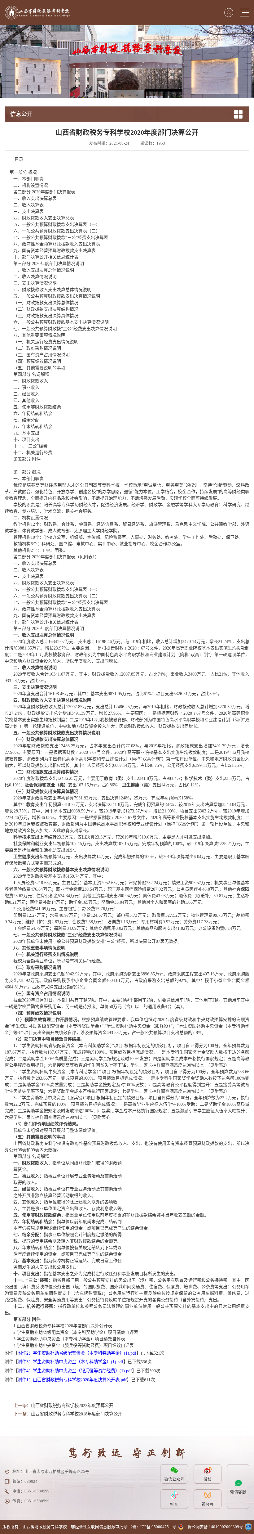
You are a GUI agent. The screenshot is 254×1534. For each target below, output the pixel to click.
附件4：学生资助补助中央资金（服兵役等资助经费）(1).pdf (75, 1370)
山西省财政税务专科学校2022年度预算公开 (72, 1405)
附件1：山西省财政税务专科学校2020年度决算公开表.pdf (72, 1379)
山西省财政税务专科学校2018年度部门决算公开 (76, 1413)
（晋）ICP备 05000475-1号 (152, 1527)
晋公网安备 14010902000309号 (215, 1527)
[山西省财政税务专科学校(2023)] (37, 13)
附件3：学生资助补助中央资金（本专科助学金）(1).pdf (70, 1361)
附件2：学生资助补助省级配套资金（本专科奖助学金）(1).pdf (77, 1353)
